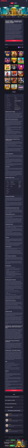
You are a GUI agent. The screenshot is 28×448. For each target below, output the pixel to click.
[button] (0, 11)
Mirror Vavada (14, 40)
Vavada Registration (14, 390)
